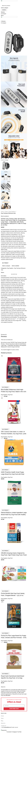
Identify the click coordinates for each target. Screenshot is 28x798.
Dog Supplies (12, 211)
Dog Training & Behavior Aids (8, 213)
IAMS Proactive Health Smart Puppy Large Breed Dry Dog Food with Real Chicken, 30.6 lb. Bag (12, 474)
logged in (9, 349)
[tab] (14, 274)
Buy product (5, 262)
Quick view (6, 384)
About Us (3, 723)
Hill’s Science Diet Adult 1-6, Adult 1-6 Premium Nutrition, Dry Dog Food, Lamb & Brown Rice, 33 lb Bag (13, 433)
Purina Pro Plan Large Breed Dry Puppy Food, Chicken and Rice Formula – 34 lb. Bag (14, 637)
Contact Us (3, 725)
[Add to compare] (2, 384)
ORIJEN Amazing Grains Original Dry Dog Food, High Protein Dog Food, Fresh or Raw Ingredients (14, 555)
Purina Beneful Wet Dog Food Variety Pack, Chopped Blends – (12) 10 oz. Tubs (12, 595)
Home (2, 211)
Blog (2, 720)
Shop (6, 211)
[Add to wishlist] (9, 384)
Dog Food (10, 394)
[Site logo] (9, 2)
